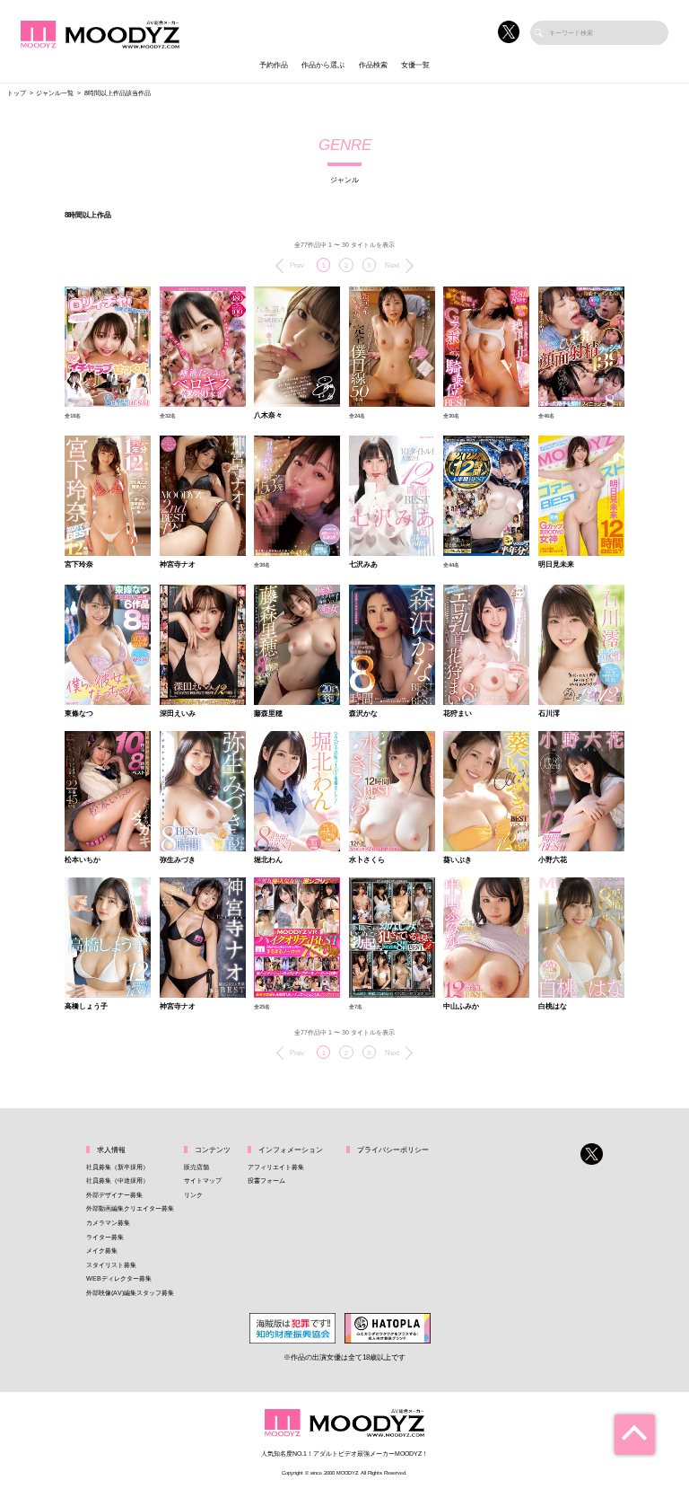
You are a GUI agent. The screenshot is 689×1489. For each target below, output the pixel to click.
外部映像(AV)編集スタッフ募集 (130, 1293)
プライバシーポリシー (393, 1150)
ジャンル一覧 (55, 93)
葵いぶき (457, 860)
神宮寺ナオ (178, 564)
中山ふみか (461, 1006)
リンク (193, 1195)
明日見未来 (556, 564)
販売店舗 (196, 1167)
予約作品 (273, 65)
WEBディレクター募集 (119, 1278)
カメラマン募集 (108, 1223)
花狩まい (457, 714)
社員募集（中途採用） (117, 1180)
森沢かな (363, 714)
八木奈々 (268, 415)
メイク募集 (102, 1250)
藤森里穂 (268, 714)
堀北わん (268, 860)
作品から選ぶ (322, 65)
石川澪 (549, 714)
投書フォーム (266, 1180)
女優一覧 (415, 65)
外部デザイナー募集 (114, 1195)
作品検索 (373, 65)
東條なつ (79, 714)
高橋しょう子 (86, 1006)
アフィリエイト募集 (276, 1167)
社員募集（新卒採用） (117, 1167)
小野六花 (552, 860)
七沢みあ (363, 564)
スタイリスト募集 (111, 1265)
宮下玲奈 (79, 564)
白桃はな (552, 1006)
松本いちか (82, 860)
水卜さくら (367, 860)
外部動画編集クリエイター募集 (130, 1208)
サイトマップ (203, 1180)
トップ (16, 93)
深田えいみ (178, 714)
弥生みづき (178, 860)
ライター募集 (105, 1237)
